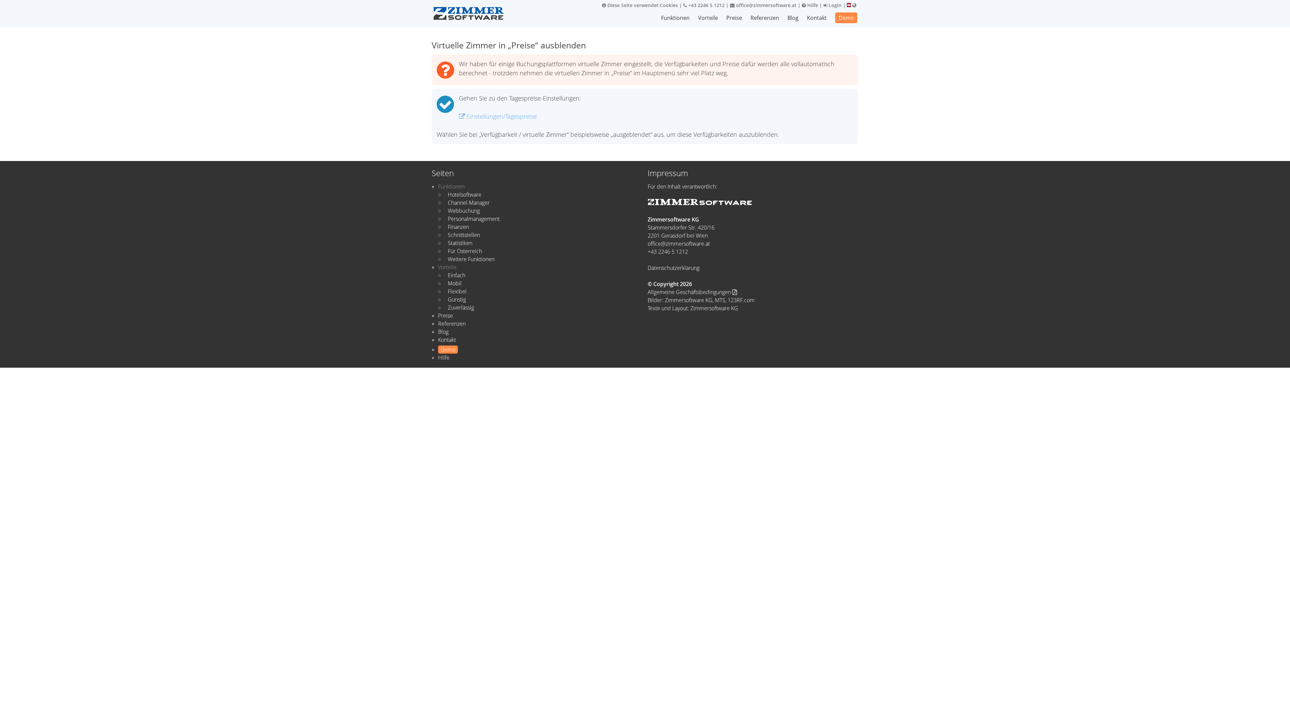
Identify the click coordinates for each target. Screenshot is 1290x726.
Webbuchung (464, 210)
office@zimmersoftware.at (766, 5)
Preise (734, 18)
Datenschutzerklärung (673, 268)
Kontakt (817, 18)
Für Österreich (465, 251)
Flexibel (457, 291)
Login (834, 5)
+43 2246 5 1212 (706, 5)
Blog (793, 18)
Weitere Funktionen (471, 259)
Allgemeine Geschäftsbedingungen (690, 292)
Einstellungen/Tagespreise (501, 116)
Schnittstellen (464, 235)
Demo (846, 18)
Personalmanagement (474, 219)
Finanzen (458, 227)
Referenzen (764, 18)
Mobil (455, 283)
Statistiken (460, 243)
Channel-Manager (469, 202)
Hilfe (812, 5)
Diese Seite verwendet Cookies (642, 5)
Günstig (457, 299)
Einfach (456, 275)
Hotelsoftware (464, 194)
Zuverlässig (461, 307)
